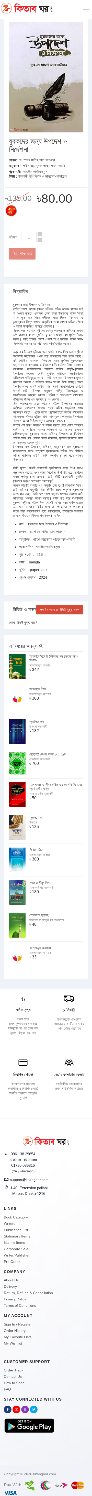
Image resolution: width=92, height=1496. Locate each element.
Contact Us (13, 1376)
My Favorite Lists (17, 1337)
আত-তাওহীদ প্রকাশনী (41, 794)
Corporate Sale (16, 1249)
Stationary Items (17, 1236)
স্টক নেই (25, 253)
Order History (15, 1331)
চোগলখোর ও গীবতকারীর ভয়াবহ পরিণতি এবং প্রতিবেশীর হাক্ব (55, 786)
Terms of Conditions (20, 1305)
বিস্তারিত (20, 291)
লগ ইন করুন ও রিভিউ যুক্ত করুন (59, 610)
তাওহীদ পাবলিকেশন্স (35, 171)
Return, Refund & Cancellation (28, 1293)
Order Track (13, 1370)
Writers (9, 1224)
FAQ (7, 1389)
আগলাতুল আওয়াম (40, 948)
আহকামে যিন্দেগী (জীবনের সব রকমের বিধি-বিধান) (53, 658)
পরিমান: (13, 237)
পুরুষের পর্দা (35, 817)
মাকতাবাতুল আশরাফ (40, 694)
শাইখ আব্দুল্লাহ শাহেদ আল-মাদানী (44, 166)
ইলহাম (33, 822)
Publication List (16, 1230)
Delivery (10, 1286)
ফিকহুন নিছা (36, 850)
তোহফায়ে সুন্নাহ (38, 915)
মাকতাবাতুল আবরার (39, 665)
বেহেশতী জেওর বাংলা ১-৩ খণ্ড (47, 754)
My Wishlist (13, 1343)
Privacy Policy (15, 1299)
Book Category (16, 1217)
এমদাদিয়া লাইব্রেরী (39, 759)
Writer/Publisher (17, 1255)
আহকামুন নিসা (37, 689)
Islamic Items (14, 1243)
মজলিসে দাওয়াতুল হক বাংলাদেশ (46, 920)
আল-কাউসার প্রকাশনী (41, 887)
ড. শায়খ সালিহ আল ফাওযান (37, 160)
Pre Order (12, 1262)
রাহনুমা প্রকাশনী (38, 726)
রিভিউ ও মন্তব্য (26, 609)
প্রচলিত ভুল (36, 721)
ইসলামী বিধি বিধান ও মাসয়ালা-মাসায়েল (42, 176)
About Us (11, 1280)
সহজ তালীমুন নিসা (39, 883)
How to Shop (14, 1383)
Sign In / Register (18, 1324)
